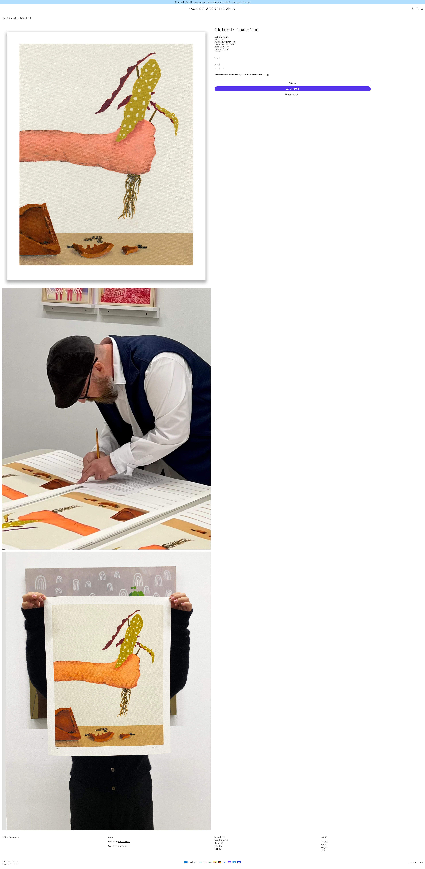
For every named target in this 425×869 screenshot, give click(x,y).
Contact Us (218, 848)
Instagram (324, 847)
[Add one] (224, 69)
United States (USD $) (415, 862)
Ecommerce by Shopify (12, 864)
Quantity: (217, 64)
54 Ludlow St (122, 846)
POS (3, 864)
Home (4, 18)
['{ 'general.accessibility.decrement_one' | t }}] (215, 69)
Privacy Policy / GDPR (221, 840)
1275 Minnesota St (124, 841)
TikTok (323, 850)
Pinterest (323, 844)
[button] (422, 9)
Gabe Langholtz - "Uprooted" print (20, 18)
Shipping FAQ (219, 843)
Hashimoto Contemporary (10, 837)
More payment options (292, 94)
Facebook (324, 841)
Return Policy (219, 846)
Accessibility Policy (220, 837)
